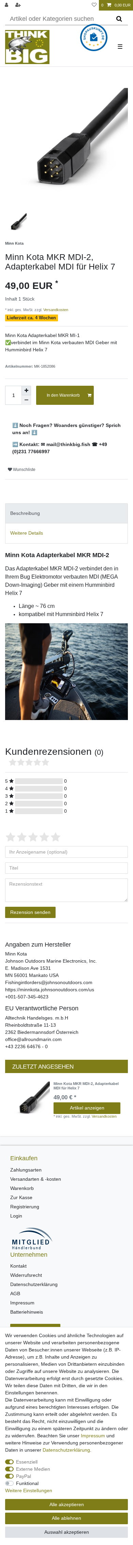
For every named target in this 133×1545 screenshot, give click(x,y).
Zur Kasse (21, 1197)
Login (16, 1216)
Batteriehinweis (26, 1312)
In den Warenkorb (63, 395)
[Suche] (119, 19)
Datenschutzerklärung (34, 1284)
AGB (15, 1293)
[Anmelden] (7, 5)
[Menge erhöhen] (26, 390)
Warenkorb (22, 1188)
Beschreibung (25, 513)
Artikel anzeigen (87, 1108)
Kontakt (18, 1266)
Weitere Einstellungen (28, 1490)
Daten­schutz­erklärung (66, 1450)
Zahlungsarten (26, 1170)
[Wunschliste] (94, 5)
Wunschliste (23, 469)
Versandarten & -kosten (35, 1179)
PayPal (23, 1476)
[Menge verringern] (26, 400)
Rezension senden (30, 912)
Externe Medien (33, 1469)
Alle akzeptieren (66, 1504)
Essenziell (27, 1462)
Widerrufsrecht (26, 1275)
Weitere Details (26, 533)
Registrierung (24, 1206)
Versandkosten (55, 310)
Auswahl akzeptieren (66, 1532)
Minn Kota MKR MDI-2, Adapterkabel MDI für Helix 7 (86, 1086)
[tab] (66, 513)
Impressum (22, 1302)
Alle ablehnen (66, 1518)
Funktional (27, 1483)
